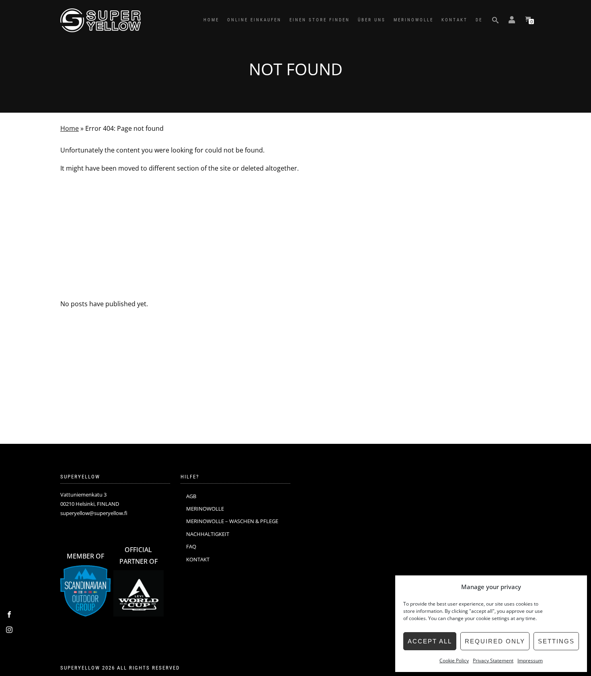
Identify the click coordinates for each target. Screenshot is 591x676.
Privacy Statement (493, 660)
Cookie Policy (454, 660)
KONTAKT (454, 20)
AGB (191, 496)
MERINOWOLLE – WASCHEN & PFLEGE (232, 521)
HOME (211, 20)
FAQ (191, 546)
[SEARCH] (495, 20)
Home (69, 128)
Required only (495, 641)
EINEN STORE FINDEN (319, 20)
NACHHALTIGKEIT (207, 534)
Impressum (530, 660)
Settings (556, 641)
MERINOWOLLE (413, 20)
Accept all (430, 641)
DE (479, 20)
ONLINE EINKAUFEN (254, 20)
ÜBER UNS (372, 20)
